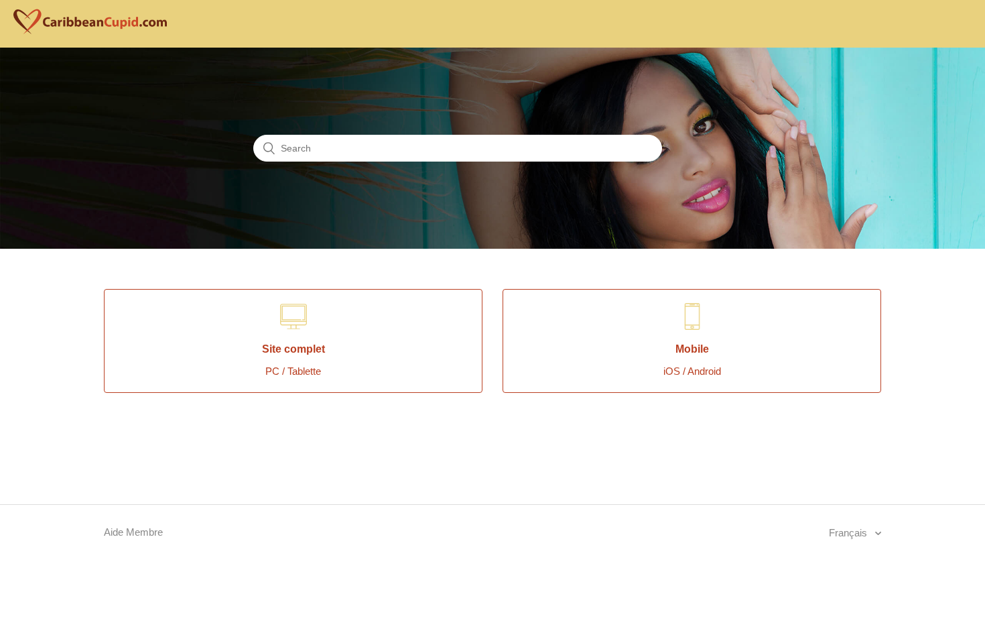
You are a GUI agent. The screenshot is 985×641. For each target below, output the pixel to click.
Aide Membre (133, 532)
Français (849, 532)
